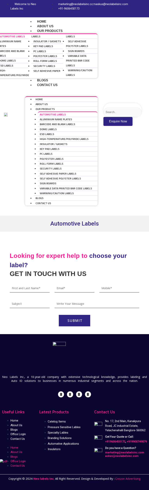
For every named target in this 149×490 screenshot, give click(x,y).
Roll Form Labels (45, 61)
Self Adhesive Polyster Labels (77, 43)
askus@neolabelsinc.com (122, 456)
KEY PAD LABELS (43, 46)
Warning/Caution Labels (79, 72)
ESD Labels (47, 134)
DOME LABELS (48, 129)
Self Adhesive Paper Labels (58, 173)
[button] (61, 94)
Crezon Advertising (128, 478)
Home (39, 99)
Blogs (39, 198)
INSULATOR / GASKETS (47, 41)
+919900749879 (137, 441)
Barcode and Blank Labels (57, 124)
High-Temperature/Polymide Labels (64, 139)
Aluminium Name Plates (56, 119)
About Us (42, 104)
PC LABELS (39, 51)
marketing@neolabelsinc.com (124, 452)
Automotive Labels (53, 114)
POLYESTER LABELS (45, 56)
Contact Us (47, 85)
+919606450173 (115, 441)
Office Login (18, 434)
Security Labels (44, 66)
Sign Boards (76, 51)
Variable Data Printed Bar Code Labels (78, 60)
